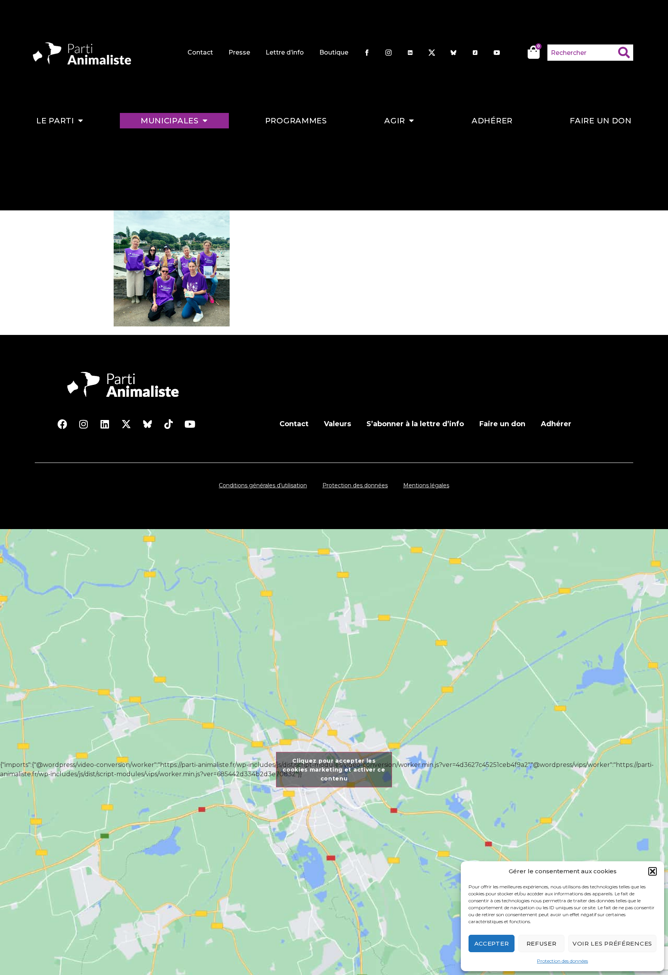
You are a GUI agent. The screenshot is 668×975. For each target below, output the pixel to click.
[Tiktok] (168, 424)
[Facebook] (62, 424)
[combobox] (582, 52)
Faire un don (600, 120)
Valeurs (337, 424)
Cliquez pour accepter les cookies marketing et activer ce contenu (334, 769)
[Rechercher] (625, 52)
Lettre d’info (285, 52)
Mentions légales (426, 485)
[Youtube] (189, 424)
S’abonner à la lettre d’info (415, 424)
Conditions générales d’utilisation (263, 485)
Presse (239, 52)
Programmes (296, 120)
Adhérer (492, 120)
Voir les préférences (612, 943)
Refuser (542, 943)
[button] (652, 871)
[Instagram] (83, 424)
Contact (200, 52)
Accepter (491, 943)
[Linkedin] (104, 424)
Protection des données (562, 961)
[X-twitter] (126, 424)
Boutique (333, 52)
